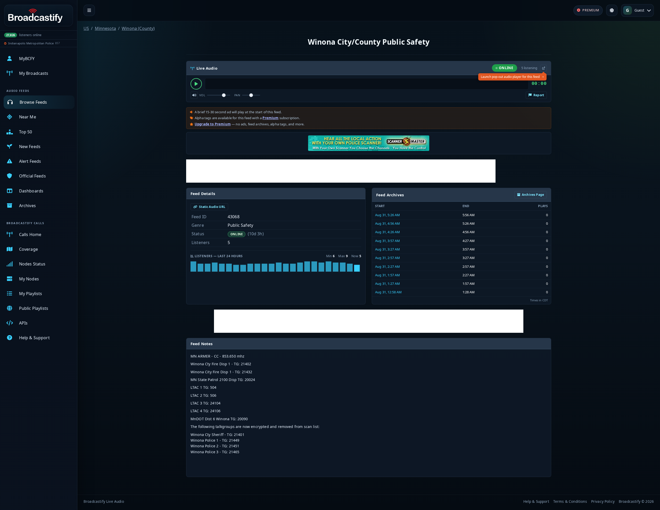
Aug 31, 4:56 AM (387, 223)
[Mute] (194, 95)
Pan (237, 95)
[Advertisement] (341, 171)
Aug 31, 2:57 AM (387, 257)
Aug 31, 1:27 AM (387, 283)
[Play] (196, 84)
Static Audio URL (211, 207)
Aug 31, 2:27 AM (387, 266)
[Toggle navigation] (89, 10)
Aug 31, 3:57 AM (387, 240)
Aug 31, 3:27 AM (387, 249)
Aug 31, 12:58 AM (388, 292)
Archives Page (533, 194)
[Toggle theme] (611, 10)
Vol (202, 95)
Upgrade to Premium (213, 124)
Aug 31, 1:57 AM (387, 275)
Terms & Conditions (570, 501)
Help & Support (536, 501)
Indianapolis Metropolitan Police (31, 43)
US (86, 28)
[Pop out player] (543, 68)
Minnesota (105, 28)
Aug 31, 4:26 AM (387, 232)
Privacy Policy (603, 501)
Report (538, 95)
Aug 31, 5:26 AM (387, 215)
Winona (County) (138, 28)
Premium (270, 118)
